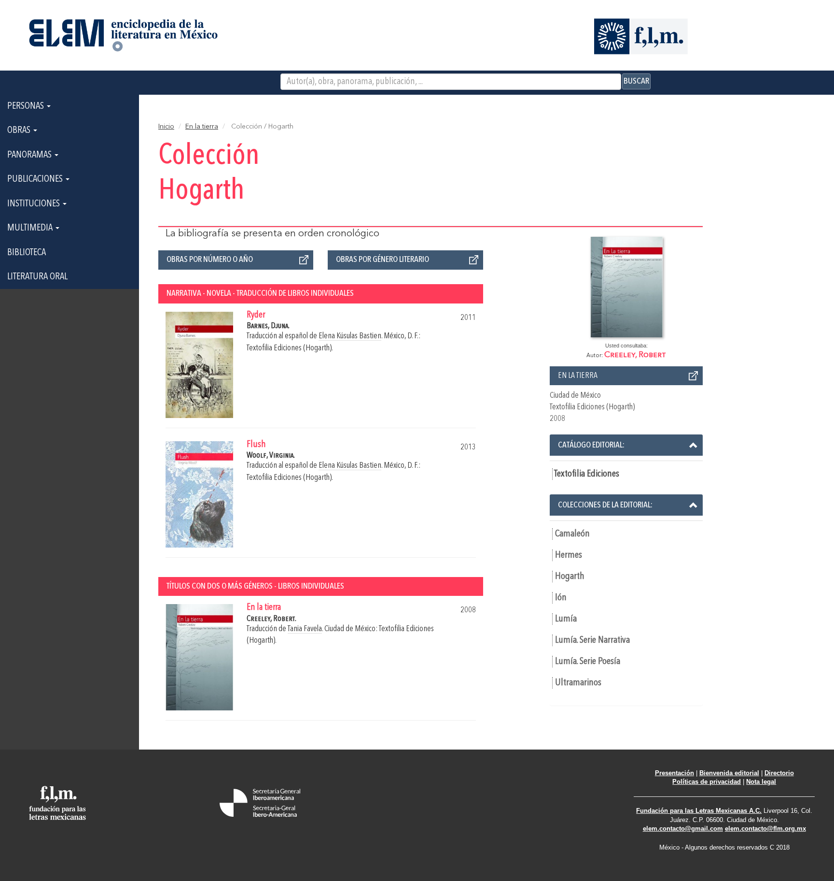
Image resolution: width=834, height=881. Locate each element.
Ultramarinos (578, 683)
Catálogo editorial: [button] (591, 445)
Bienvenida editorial (729, 773)
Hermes (568, 555)
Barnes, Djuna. (268, 326)
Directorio (779, 773)
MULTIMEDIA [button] (31, 228)
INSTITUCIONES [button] (34, 204)
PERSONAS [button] (26, 106)
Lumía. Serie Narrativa (592, 640)
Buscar (636, 81)
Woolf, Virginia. (271, 455)
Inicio (166, 126)
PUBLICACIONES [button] (36, 179)
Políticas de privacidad (706, 781)
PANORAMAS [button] (30, 155)
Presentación (674, 773)
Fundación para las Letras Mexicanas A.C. (699, 810)
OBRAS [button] (19, 130)
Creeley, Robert (635, 355)
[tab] (626, 445)
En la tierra (201, 126)
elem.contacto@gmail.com (683, 828)
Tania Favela (305, 629)
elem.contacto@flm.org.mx (765, 828)
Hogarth (569, 576)
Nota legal (761, 781)
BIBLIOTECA (26, 253)
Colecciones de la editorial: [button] (605, 505)
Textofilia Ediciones (586, 474)
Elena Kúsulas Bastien (350, 336)
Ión (561, 598)
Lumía (566, 619)
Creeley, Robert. (271, 619)
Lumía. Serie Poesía (587, 661)
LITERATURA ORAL (37, 277)
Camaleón (572, 534)
